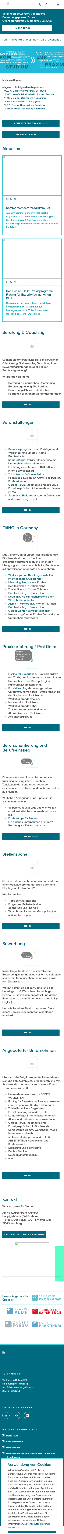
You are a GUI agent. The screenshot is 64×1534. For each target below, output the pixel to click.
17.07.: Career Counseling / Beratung (24, 104)
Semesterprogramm (27, 123)
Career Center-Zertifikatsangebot (29, 610)
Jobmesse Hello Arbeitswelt (25, 495)
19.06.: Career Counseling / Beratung (25, 108)
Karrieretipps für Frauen (23, 818)
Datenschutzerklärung (36, 1523)
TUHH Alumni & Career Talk (25, 474)
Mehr (27, 404)
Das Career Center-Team (20, 1234)
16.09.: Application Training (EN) (22, 101)
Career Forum (17, 484)
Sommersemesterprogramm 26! (28, 208)
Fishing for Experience (22, 673)
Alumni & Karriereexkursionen (26, 603)
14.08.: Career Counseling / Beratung (25, 97)
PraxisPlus (14, 688)
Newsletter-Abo (27, 134)
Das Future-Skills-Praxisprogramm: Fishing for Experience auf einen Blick (30, 294)
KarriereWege (16, 459)
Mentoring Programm (21, 582)
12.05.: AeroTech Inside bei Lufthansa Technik (29, 94)
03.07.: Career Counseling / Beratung (25, 90)
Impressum (14, 1527)
